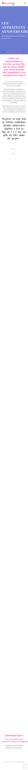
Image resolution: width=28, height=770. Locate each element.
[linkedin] (11, 752)
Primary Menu (25, 3)
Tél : (13, 739)
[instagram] (17, 752)
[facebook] (6, 752)
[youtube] (22, 752)
